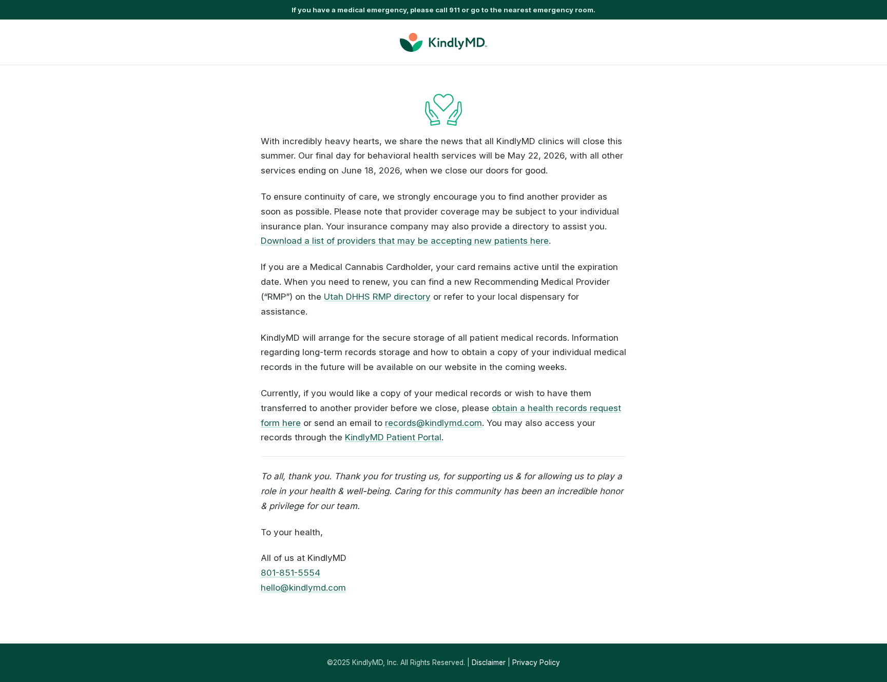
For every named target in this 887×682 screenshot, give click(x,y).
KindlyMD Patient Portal (393, 437)
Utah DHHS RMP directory (377, 296)
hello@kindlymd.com (303, 587)
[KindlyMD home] (443, 42)
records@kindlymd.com (433, 423)
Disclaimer (489, 662)
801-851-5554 (290, 573)
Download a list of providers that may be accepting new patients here (405, 241)
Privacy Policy (536, 662)
